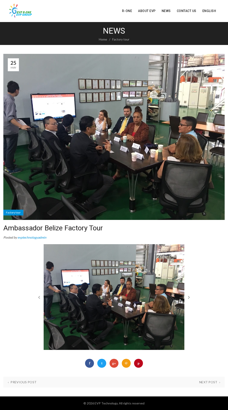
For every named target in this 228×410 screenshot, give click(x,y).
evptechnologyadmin (32, 237)
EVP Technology (106, 403)
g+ (114, 363)
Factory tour (120, 39)
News (166, 11)
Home (103, 39)
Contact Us (186, 11)
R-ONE (127, 11)
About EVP (147, 11)
